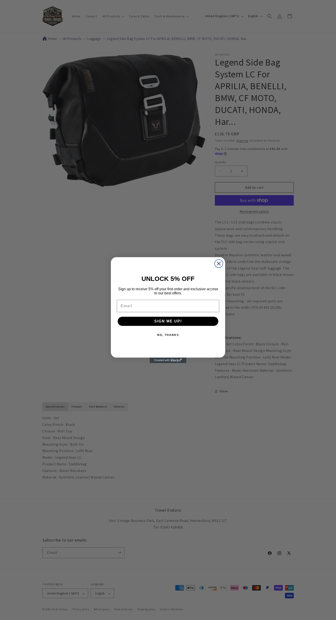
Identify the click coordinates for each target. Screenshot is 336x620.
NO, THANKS (168, 335)
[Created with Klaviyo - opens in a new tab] (168, 360)
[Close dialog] (219, 263)
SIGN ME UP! (168, 321)
